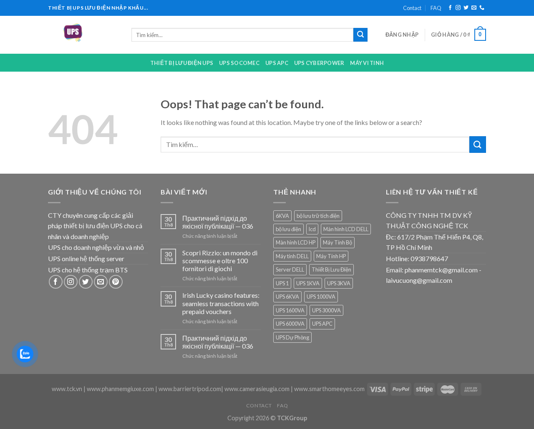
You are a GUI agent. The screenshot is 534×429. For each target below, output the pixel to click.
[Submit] (360, 35)
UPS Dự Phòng (292, 337)
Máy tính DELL (292, 256)
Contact (412, 8)
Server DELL (290, 269)
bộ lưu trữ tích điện (318, 215)
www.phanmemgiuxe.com (120, 388)
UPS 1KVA (308, 283)
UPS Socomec (239, 63)
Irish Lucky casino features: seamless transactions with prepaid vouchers (220, 303)
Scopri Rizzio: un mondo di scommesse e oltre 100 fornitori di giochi (219, 260)
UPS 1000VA (321, 296)
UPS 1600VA (290, 310)
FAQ (436, 8)
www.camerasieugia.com (257, 388)
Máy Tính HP (331, 256)
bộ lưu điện (288, 229)
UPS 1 (282, 283)
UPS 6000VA (290, 323)
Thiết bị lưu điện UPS (181, 63)
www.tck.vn (67, 388)
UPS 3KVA (338, 283)
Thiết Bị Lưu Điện (331, 269)
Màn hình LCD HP (295, 242)
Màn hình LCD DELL (345, 229)
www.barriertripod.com (190, 388)
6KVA (282, 215)
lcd (312, 229)
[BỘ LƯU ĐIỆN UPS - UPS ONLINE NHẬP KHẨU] (83, 35)
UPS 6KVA (287, 296)
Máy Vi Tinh (367, 63)
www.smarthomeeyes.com (329, 388)
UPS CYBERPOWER (319, 63)
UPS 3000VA (326, 310)
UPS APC (276, 63)
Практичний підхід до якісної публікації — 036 (217, 222)
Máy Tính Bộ (337, 242)
